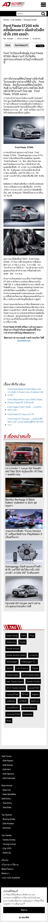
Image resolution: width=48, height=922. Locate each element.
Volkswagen (12, 661)
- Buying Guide (8, 819)
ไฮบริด (9, 668)
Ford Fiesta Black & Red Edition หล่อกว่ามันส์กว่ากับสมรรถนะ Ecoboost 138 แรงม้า (25, 392)
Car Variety (16, 19)
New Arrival (7, 785)
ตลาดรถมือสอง (29, 707)
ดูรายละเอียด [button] (24, 917)
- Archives (6, 827)
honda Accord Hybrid (16, 655)
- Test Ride (6, 807)
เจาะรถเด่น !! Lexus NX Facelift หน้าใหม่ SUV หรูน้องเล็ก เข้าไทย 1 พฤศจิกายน (23, 471)
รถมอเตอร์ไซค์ (13, 714)
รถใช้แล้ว (23, 700)
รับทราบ (24, 910)
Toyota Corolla (33, 681)
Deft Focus (6, 756)
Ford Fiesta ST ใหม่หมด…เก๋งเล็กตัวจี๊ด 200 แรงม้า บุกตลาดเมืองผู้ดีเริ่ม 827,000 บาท (26, 421)
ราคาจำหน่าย (22, 668)
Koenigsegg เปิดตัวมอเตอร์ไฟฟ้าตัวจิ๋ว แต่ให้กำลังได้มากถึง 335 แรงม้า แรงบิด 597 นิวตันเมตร (23, 569)
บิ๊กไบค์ (25, 694)
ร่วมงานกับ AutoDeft (11, 877)
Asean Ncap (12, 635)
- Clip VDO (6, 848)
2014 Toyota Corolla (15, 687)
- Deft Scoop (7, 764)
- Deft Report (7, 760)
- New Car (6, 789)
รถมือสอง (10, 700)
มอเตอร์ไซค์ (33, 687)
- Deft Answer (8, 823)
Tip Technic (7, 814)
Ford (8, 45)
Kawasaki (27, 714)
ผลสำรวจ (35, 700)
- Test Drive (7, 802)
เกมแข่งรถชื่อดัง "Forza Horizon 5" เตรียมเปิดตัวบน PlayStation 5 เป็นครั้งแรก (23, 534)
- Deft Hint (6, 769)
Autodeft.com (24, 340)
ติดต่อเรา (6, 873)
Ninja (8, 720)
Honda (22, 641)
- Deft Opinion (8, 773)
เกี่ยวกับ (5, 860)
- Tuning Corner (9, 844)
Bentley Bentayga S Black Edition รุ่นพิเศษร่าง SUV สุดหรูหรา (21, 502)
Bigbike (35, 694)
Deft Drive (6, 798)
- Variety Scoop (8, 839)
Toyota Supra (12, 674)
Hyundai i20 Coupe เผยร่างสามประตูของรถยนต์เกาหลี (22, 605)
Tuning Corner (29, 19)
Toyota (35, 668)
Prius (31, 635)
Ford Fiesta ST (21, 45)
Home (6, 19)
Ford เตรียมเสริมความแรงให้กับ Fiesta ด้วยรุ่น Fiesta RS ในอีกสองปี (25, 401)
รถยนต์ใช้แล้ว (12, 707)
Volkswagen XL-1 (29, 661)
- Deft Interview (8, 778)
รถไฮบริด (33, 655)
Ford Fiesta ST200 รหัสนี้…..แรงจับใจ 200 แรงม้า (24, 408)
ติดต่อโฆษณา (8, 868)
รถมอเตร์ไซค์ (12, 694)
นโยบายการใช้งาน (10, 864)
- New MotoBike (9, 794)
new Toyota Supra (14, 681)
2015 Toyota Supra (30, 674)
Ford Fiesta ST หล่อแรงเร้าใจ (21, 414)
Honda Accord (12, 648)
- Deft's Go (6, 852)
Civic (23, 635)
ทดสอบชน (11, 641)
